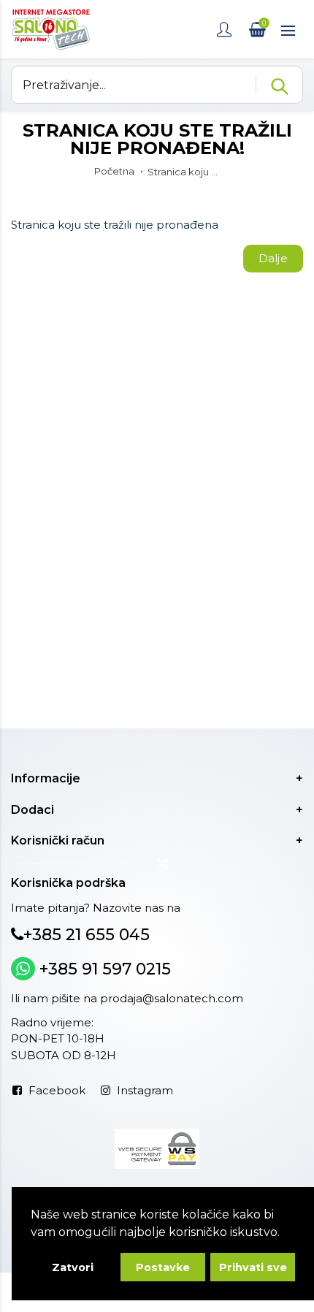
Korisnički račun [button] (57, 840)
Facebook (56, 1090)
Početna (114, 171)
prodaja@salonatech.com (171, 998)
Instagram (145, 1090)
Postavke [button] (163, 1267)
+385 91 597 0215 (103, 969)
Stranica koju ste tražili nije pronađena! (184, 172)
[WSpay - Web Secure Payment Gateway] (157, 1147)
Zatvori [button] (72, 1267)
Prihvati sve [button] (253, 1267)
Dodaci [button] (32, 810)
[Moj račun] (225, 29)
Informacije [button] (45, 778)
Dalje (273, 258)
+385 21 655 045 (86, 935)
